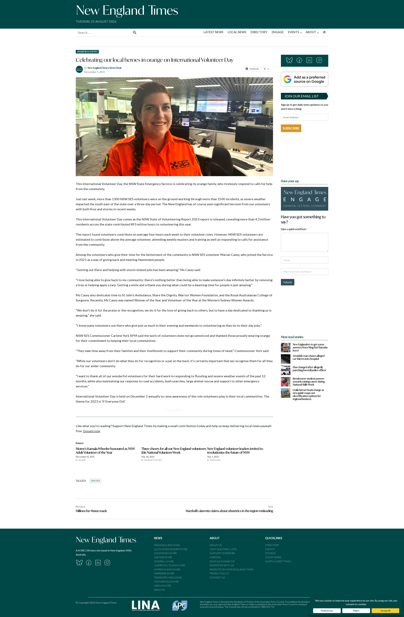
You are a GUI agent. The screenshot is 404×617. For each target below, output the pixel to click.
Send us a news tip (222, 561)
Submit (287, 282)
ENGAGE (278, 32)
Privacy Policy (219, 573)
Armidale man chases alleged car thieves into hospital (308, 357)
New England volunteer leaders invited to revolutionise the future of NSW (235, 451)
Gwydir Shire (163, 557)
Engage (270, 553)
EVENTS (293, 32)
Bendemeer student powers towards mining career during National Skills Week (309, 381)
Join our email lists (223, 549)
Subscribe (291, 128)
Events (270, 549)
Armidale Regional (167, 544)
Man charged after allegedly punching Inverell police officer (309, 369)
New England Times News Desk (105, 67)
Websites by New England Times (231, 569)
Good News (273, 557)
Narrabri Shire (164, 573)
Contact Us (217, 577)
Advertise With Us (222, 565)
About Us (216, 544)
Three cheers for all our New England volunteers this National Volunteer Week (173, 451)
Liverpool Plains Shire (169, 565)
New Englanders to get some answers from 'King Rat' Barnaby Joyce (310, 347)
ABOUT (311, 32)
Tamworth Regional (168, 577)
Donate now (91, 431)
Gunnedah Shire (165, 553)
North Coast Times (278, 561)
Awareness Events (87, 51)
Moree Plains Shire (167, 569)
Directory (272, 544)
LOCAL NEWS (237, 32)
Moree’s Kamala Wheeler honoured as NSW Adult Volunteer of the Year (105, 451)
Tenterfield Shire (166, 581)
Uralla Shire (162, 585)
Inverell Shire (164, 561)
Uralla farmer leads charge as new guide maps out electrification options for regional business (308, 394)
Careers (215, 557)
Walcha (159, 589)
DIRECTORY (259, 32)
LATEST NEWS (213, 32)
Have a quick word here (294, 229)
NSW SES (95, 480)
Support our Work (222, 553)
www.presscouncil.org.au (212, 606)
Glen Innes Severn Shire (170, 549)
